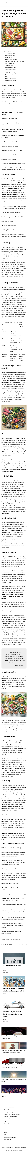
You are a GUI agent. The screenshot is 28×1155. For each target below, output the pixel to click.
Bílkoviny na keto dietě (11, 59)
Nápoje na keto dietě (11, 67)
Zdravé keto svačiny (11, 73)
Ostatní (25, 944)
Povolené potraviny (10, 55)
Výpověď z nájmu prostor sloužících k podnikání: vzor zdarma (12, 1014)
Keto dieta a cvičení (11, 78)
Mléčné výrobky (10, 65)
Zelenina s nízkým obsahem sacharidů (15, 61)
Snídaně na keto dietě (11, 69)
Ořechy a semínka (10, 63)
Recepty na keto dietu (11, 80)
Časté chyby (9, 76)
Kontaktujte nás (16, 939)
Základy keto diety (10, 53)
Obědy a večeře (10, 71)
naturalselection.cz (6, 2)
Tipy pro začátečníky (11, 74)
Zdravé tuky (9, 57)
